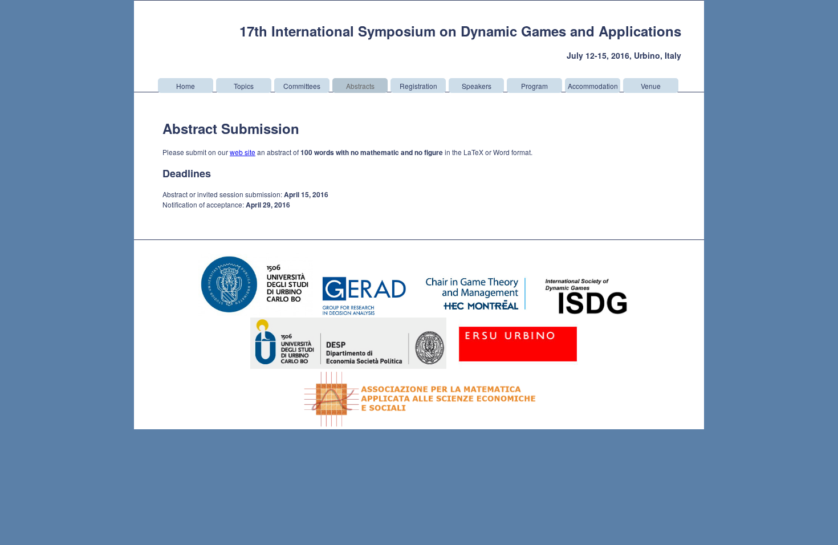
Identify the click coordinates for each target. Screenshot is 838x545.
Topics (244, 86)
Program (534, 86)
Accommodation (593, 86)
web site (242, 152)
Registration (418, 86)
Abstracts (360, 86)
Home (185, 86)
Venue (651, 86)
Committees (301, 86)
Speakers (476, 86)
